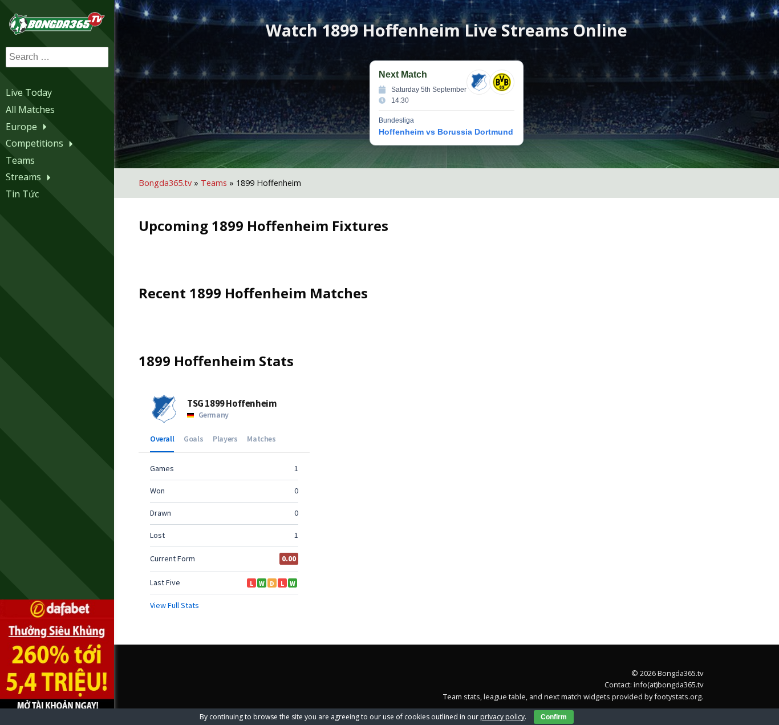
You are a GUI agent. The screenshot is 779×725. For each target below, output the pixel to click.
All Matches (30, 109)
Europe (21, 126)
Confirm (554, 717)
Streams (23, 177)
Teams (20, 160)
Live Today (29, 92)
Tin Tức (22, 194)
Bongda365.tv (165, 182)
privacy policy (502, 717)
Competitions (34, 143)
